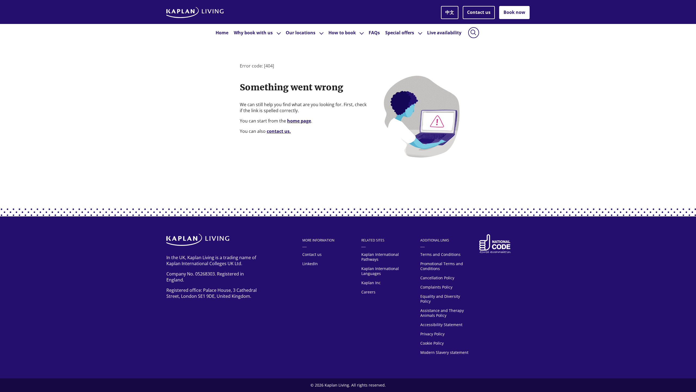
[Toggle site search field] (473, 32)
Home (222, 33)
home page (299, 121)
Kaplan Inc (371, 282)
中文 (449, 12)
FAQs (374, 33)
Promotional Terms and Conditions (441, 266)
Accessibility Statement (442, 324)
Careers (368, 292)
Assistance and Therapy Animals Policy (442, 313)
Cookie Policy (432, 343)
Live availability (444, 33)
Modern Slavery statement (444, 352)
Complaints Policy (436, 287)
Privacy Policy (432, 333)
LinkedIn (310, 263)
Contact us (478, 12)
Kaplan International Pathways (380, 257)
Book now (514, 12)
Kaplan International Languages (380, 271)
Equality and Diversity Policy (440, 299)
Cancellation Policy (437, 277)
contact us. (279, 131)
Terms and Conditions (440, 254)
